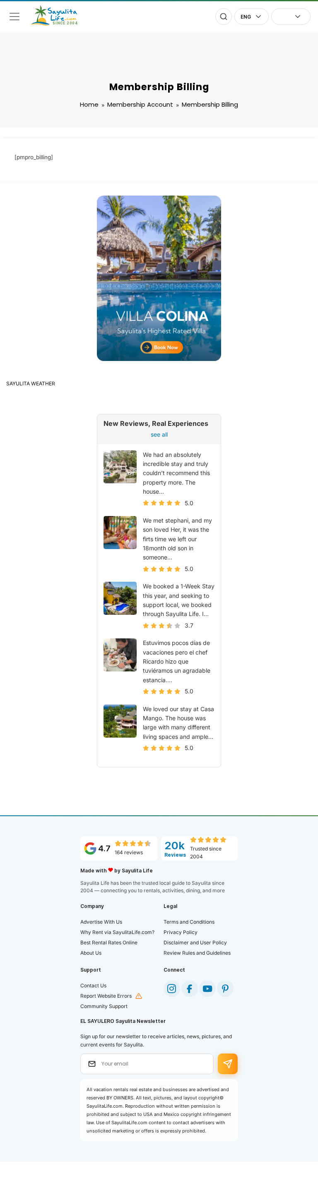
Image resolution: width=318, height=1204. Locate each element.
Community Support (104, 1006)
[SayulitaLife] (59, 24)
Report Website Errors (106, 996)
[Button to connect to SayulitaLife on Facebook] (189, 988)
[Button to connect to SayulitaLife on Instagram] (172, 988)
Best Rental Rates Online (108, 942)
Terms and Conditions (189, 922)
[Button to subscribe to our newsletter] (228, 1064)
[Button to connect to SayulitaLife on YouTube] (207, 988)
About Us (90, 953)
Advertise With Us (101, 922)
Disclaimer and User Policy (195, 942)
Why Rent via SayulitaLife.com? (117, 932)
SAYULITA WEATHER (30, 383)
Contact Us (93, 985)
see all (159, 434)
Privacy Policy (181, 932)
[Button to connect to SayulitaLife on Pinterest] (225, 988)
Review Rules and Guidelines (197, 953)
